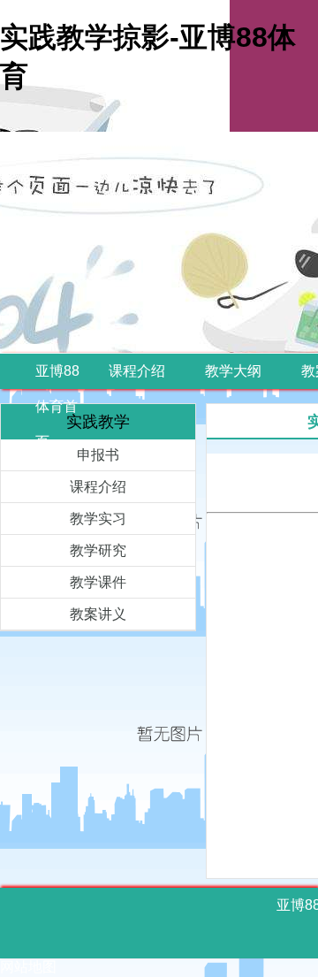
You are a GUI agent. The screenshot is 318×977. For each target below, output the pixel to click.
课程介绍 (137, 370)
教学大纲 (233, 370)
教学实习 (98, 518)
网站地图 (28, 966)
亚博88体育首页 (57, 406)
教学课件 (98, 582)
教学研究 (98, 550)
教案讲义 (98, 614)
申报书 (98, 454)
